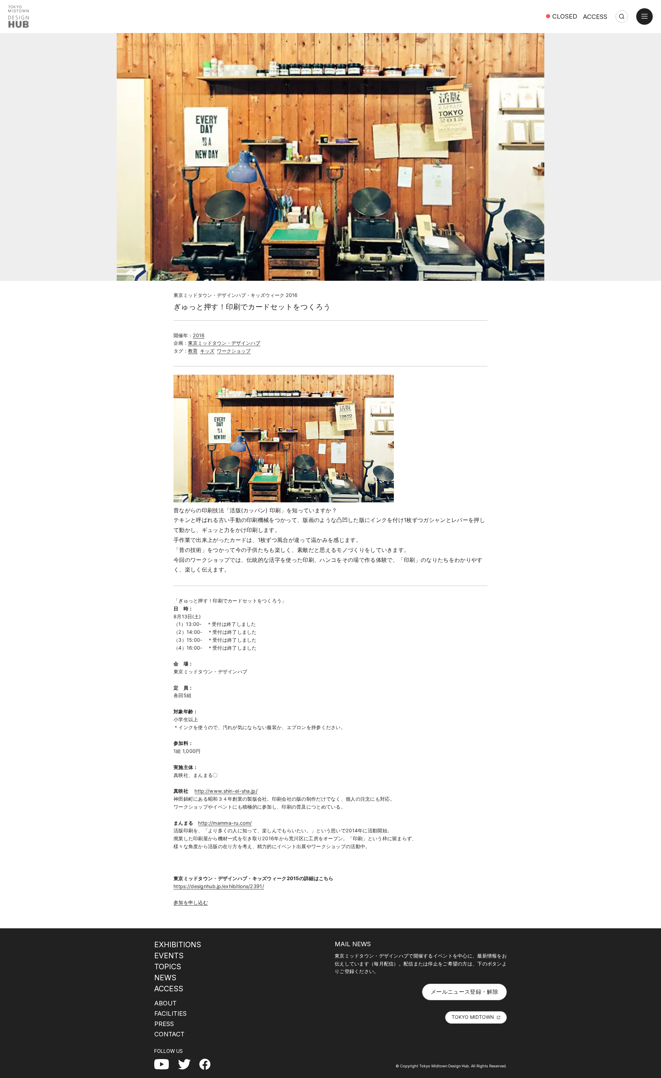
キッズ (207, 351)
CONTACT (169, 1034)
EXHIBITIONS (177, 944)
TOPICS (167, 966)
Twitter (187, 1063)
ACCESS (595, 16)
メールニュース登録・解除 (464, 991)
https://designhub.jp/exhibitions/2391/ (219, 886)
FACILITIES (170, 1013)
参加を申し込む (191, 902)
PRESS (164, 1023)
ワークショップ (234, 351)
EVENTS (168, 955)
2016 (198, 335)
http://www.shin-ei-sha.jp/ (226, 791)
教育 (193, 351)
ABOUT (165, 1003)
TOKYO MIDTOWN (473, 1017)
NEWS (165, 977)
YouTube (165, 1063)
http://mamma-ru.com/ (225, 823)
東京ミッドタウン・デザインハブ (224, 343)
